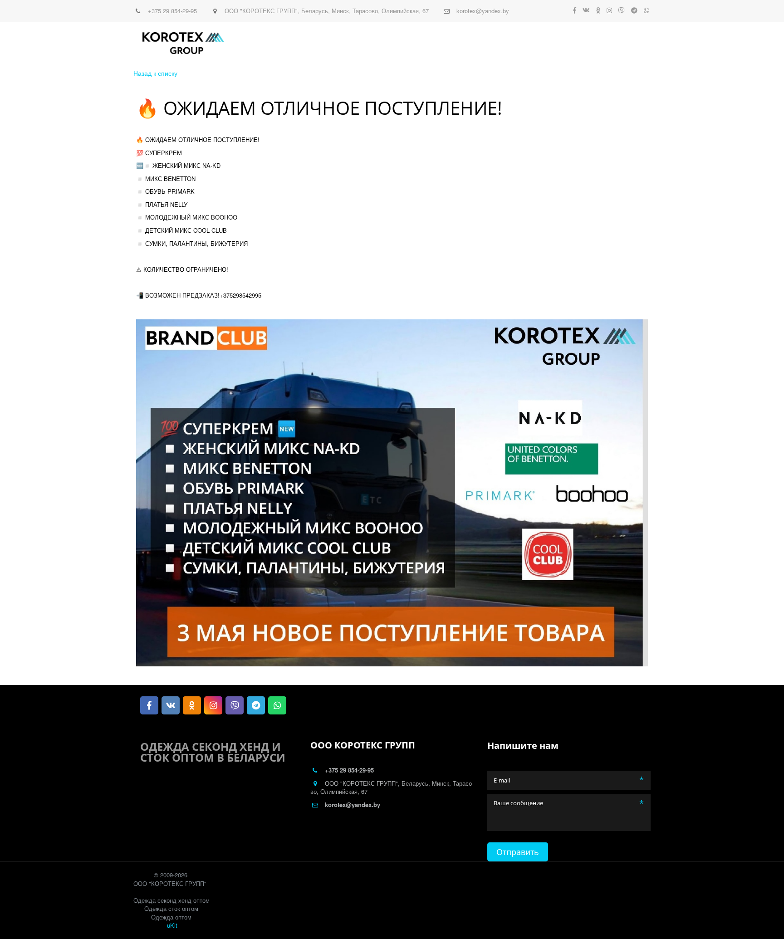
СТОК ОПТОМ (483, 43)
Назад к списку (155, 73)
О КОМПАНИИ (429, 43)
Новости (338, 43)
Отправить (517, 851)
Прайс (304, 43)
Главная (269, 43)
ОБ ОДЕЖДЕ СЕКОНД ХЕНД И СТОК (569, 43)
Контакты (380, 43)
